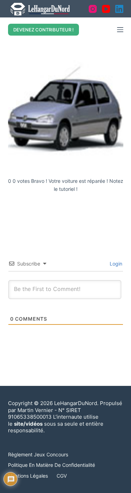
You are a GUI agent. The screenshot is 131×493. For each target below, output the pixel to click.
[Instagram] (93, 9)
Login (115, 264)
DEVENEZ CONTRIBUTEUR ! (43, 29)
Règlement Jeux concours (38, 454)
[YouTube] (106, 9)
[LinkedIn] (119, 9)
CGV (62, 476)
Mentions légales (28, 476)
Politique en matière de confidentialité (51, 465)
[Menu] (120, 30)
